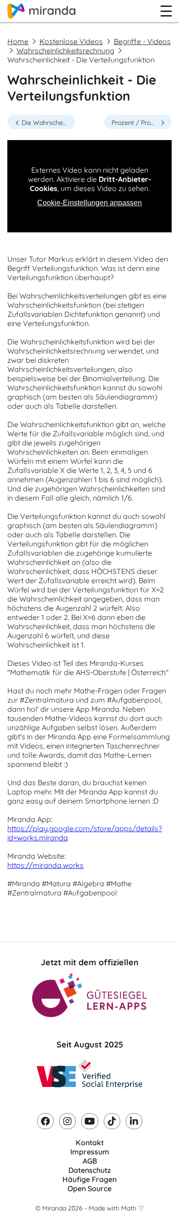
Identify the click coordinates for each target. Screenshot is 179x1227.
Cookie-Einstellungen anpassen (89, 203)
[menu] (166, 11)
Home (17, 41)
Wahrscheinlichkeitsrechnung (65, 50)
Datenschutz (89, 1170)
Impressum (89, 1151)
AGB (90, 1160)
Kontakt (90, 1142)
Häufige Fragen (89, 1179)
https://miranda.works (45, 865)
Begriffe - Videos (142, 41)
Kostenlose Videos (71, 41)
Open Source (89, 1188)
